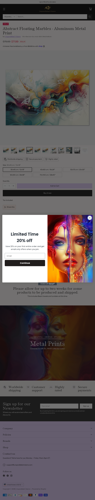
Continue (25, 263)
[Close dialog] (90, 218)
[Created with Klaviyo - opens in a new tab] (47, 283)
